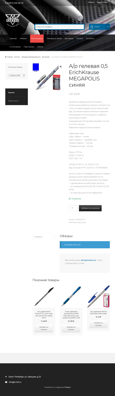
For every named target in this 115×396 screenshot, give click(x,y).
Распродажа (37, 38)
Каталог (23, 38)
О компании (15, 47)
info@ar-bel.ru (15, 382)
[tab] (44, 237)
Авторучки (46, 57)
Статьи (40, 47)
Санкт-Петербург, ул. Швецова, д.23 (24, 377)
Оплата (79, 38)
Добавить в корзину (90, 208)
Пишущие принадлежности (31, 57)
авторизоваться (88, 260)
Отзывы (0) (38, 237)
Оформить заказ (54, 38)
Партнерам (29, 47)
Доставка (69, 38)
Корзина (91, 2)
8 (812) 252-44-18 (15, 3)
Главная (13, 38)
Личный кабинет (102, 2)
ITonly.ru (68, 387)
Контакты (90, 38)
